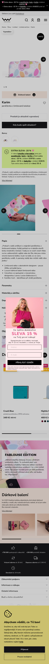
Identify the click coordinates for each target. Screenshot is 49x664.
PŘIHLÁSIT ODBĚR (24, 362)
